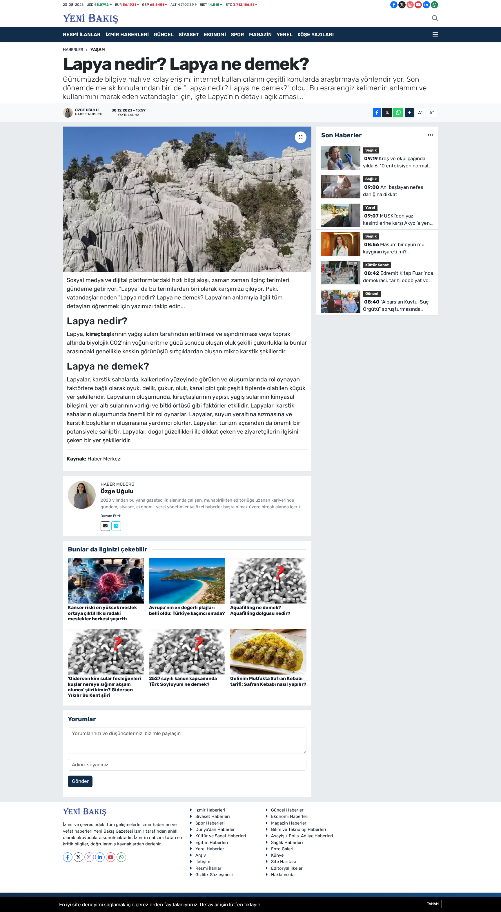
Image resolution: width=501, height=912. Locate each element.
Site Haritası (283, 861)
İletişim (202, 861)
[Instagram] (89, 857)
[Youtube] (110, 857)
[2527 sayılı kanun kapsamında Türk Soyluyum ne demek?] (187, 651)
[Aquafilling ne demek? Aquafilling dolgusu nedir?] (268, 580)
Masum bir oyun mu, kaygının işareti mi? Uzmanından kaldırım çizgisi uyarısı (394, 249)
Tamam (433, 904)
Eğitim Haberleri (211, 842)
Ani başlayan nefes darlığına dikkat (393, 191)
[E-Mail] (105, 526)
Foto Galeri (282, 848)
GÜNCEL (164, 34)
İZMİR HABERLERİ (127, 34)
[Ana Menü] (435, 35)
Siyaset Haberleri (212, 816)
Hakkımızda (283, 874)
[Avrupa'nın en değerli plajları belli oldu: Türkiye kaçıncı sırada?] (187, 580)
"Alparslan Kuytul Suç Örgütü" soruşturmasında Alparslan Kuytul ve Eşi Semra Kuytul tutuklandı (396, 306)
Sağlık (371, 150)
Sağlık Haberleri (287, 842)
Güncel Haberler (287, 810)
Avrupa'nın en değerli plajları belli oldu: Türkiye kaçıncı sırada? (187, 610)
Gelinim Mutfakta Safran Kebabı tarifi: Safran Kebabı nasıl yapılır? (268, 681)
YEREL (285, 34)
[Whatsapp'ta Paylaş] (398, 112)
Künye (277, 855)
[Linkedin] (116, 526)
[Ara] (435, 19)
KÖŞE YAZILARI (315, 34)
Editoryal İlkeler (287, 868)
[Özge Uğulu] (82, 495)
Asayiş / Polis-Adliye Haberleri (302, 835)
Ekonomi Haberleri (289, 816)
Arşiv (200, 855)
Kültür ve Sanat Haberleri (220, 835)
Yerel (370, 207)
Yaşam (97, 49)
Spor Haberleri (210, 823)
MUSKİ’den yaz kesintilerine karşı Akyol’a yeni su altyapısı (397, 220)
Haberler (73, 49)
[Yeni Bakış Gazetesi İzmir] (90, 18)
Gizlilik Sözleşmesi (214, 874)
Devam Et (109, 516)
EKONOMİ (215, 34)
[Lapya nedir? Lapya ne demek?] (187, 199)
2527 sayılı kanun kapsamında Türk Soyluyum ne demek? (183, 681)
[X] (78, 857)
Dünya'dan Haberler (215, 829)
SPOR (237, 34)
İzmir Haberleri (210, 810)
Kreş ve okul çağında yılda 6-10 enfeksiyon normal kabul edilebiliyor (395, 163)
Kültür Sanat (377, 265)
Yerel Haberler (209, 848)
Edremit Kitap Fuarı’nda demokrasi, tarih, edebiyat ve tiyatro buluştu (398, 277)
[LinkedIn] (100, 857)
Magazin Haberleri (289, 823)
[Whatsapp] (121, 857)
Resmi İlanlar (208, 868)
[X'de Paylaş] (387, 112)
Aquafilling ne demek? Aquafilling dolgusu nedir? (260, 610)
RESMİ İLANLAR (82, 34)
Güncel (371, 293)
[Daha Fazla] (409, 112)
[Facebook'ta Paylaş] (377, 112)
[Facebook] (67, 857)
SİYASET (189, 34)
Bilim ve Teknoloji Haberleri (298, 829)
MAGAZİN (260, 34)
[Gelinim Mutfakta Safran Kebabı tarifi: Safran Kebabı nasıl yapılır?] (268, 651)
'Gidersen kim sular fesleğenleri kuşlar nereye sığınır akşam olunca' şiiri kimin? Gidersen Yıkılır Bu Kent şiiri (104, 687)
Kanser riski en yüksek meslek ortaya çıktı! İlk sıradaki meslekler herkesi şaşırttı (102, 613)
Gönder (80, 781)
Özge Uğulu (117, 491)
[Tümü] (430, 135)
